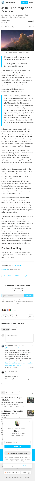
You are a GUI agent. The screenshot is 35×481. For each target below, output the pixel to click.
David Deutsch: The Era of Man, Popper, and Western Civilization (13, 413)
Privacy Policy (20, 461)
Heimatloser (9, 346)
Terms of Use (26, 300)
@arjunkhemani (17, 265)
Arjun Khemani (5, 20)
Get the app (26, 473)
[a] (30, 400)
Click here (4, 270)
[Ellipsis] (32, 345)
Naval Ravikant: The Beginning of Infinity (12, 399)
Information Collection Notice (19, 301)
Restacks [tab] (13, 329)
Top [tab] (4, 393)
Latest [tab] (8, 393)
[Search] (32, 393)
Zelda (7, 372)
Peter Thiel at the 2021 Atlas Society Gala (16, 276)
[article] (17, 402)
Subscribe (24, 2)
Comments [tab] (6, 329)
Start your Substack (13, 473)
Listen (31, 21)
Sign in (31, 2)
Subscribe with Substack (18, 453)
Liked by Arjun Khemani (13, 347)
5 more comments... (7, 384)
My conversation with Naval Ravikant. (13, 402)
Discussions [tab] (15, 393)
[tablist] (9, 329)
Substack (8, 477)
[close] (29, 421)
